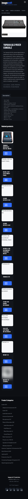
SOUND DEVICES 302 (6, 224)
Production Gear (5, 457)
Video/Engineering (6, 463)
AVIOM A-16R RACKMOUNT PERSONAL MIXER (6, 251)
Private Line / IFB (7, 439)
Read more (6, 153)
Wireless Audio (6, 445)
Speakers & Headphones (9, 442)
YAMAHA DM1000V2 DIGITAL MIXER (7, 147)
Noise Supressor (7, 436)
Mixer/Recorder (7, 431)
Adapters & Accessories (8, 407)
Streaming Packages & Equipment (10, 460)
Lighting (4, 454)
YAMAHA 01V (6, 277)
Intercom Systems (7, 416)
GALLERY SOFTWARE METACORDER (7, 330)
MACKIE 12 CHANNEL (6, 380)
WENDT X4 (6, 355)
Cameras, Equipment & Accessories (10, 448)
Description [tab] (6, 95)
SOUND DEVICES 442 (6, 199)
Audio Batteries (6, 413)
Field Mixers (6, 428)
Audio (7, 10)
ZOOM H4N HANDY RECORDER (6, 303)
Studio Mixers (15, 87)
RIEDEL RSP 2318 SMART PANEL (6, 173)
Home (3, 10)
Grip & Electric (5, 451)
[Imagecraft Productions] (7, 3)
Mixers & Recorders (15, 10)
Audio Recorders (8, 425)
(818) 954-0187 (12, 479)
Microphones (6, 419)
